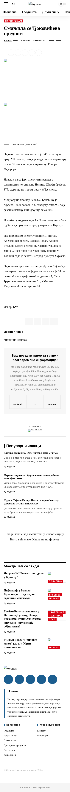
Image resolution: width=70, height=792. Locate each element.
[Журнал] (35, 4)
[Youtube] (52, 402)
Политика (55, 581)
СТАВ (52, 619)
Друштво (55, 595)
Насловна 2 (56, 612)
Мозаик (54, 598)
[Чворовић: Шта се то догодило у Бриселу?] (57, 577)
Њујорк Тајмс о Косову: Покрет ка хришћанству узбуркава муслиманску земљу (31, 502)
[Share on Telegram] (45, 321)
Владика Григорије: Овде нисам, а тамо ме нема (31, 452)
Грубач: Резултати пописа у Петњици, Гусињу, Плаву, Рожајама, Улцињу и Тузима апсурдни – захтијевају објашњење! (22, 619)
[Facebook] (17, 402)
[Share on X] (18, 53)
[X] (35, 402)
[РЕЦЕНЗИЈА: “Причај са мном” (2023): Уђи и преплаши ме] (57, 643)
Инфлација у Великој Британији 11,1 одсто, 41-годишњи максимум (19, 594)
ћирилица (10, 340)
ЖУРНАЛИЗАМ (13, 21)
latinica (22, 340)
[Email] (25, 53)
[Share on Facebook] (11, 53)
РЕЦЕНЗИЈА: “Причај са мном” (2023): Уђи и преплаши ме (20, 643)
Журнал (8, 40)
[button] (7, 3)
